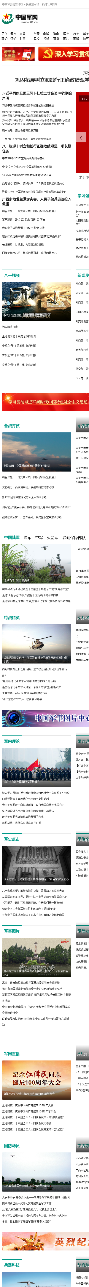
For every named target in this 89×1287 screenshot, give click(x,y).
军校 (36, 38)
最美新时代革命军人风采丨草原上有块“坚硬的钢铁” (31, 687)
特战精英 (12, 617)
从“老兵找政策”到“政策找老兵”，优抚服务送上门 (29, 1224)
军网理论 (12, 741)
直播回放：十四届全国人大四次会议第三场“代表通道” (33, 1144)
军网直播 (12, 1068)
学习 (5, 33)
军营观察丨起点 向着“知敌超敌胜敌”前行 (25, 693)
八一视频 (12, 275)
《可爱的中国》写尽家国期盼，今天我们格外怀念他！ (33, 902)
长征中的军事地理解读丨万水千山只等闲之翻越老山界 (33, 915)
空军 (86, 33)
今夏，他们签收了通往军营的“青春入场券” (26, 1236)
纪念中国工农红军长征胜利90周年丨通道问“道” (29, 908)
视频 (46, 38)
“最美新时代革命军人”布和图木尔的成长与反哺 (29, 681)
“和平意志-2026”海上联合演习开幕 (22, 699)
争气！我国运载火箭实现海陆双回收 (24, 315)
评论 (13, 38)
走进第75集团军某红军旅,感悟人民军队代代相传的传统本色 (36, 601)
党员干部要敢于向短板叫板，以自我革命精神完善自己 (33, 805)
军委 (36, 33)
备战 (56, 33)
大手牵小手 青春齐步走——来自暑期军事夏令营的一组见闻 (36, 1212)
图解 (76, 38)
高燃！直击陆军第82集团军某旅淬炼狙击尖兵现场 (31, 982)
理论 (5, 38)
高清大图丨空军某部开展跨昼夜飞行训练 (26, 465)
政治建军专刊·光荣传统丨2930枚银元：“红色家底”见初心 (36, 879)
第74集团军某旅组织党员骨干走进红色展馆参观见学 (32, 988)
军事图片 (12, 931)
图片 (66, 38)
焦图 (22, 33)
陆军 (66, 33)
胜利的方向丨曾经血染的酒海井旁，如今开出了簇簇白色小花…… (35, 973)
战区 (46, 33)
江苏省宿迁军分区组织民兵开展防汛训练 (26, 1200)
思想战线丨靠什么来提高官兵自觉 (21, 823)
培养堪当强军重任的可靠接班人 (21, 781)
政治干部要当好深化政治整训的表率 (23, 817)
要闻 (13, 33)
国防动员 (12, 1160)
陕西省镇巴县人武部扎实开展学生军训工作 (26, 1218)
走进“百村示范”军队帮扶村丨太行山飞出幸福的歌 (30, 595)
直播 (56, 38)
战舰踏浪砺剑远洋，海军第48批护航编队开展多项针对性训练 (36, 659)
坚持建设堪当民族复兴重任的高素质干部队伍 (28, 811)
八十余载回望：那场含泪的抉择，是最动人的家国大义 (33, 890)
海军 (76, 33)
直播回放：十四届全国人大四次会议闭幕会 (26, 1138)
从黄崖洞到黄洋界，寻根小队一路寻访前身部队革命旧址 (34, 897)
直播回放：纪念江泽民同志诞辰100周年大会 (29, 1108)
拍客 (86, 38)
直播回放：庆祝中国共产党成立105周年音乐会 (29, 1126)
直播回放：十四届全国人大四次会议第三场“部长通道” (33, 1132)
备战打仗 (12, 425)
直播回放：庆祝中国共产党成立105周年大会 (27, 1120)
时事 (22, 38)
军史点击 (12, 839)
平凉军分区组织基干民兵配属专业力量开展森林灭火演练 (34, 1230)
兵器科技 (12, 1280)
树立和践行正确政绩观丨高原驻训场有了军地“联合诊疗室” (35, 589)
